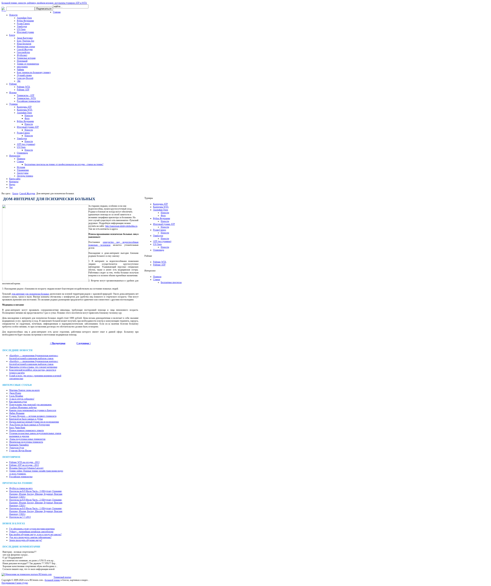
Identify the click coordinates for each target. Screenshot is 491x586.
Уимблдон (22, 26)
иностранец (22, 66)
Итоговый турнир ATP (28, 127)
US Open (21, 29)
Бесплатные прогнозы (171, 282)
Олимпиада (22, 153)
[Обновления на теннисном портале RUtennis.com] (27, 574)
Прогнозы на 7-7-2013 (20, 517)
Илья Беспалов (24, 43)
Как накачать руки (18, 401)
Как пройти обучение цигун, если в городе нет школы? (35, 534)
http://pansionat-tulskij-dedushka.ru (121, 226)
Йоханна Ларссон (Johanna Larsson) (26, 468)
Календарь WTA (24, 109)
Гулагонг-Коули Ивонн (20, 450)
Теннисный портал (62, 577)
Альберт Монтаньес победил (23, 407)
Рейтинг (13, 84)
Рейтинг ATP (23, 89)
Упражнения (23, 170)
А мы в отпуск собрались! (21, 398)
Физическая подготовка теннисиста (26, 442)
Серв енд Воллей (25, 78)
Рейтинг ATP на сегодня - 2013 (24, 465)
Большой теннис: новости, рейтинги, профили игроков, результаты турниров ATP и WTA (44, 3)
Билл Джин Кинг (17, 427)
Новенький (22, 61)
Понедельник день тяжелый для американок (30, 404)
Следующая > (84, 343)
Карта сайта (14, 178)
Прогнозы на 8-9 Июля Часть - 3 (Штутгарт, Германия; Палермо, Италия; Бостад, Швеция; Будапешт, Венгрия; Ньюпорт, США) (36, 494)
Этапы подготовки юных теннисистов (27, 439)
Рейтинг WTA (23, 86)
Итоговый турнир (25, 32)
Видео (12, 184)
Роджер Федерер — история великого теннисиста (32, 416)
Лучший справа (24, 75)
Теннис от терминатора (28, 63)
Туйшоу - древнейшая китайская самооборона (31, 531)
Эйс (19, 81)
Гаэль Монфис (16, 396)
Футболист (22, 55)
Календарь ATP (24, 107)
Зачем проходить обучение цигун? (25, 540)
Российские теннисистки (28, 101)
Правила (21, 158)
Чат (11, 187)
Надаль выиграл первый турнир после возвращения (34, 421)
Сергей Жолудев (25, 49)
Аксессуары (22, 173)
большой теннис (52, 580)
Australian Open (24, 17)
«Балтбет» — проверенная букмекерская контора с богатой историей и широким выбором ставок (33, 357)
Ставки (20, 161)
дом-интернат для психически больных (30, 294)
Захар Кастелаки (25, 38)
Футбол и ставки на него (21, 488)
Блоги (12, 35)
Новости (13, 15)
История (21, 167)
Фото (27, 118)
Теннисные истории (26, 58)
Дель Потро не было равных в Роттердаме (29, 424)
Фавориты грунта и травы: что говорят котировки (33, 367)
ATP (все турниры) (26, 144)
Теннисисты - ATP (25, 95)
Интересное (14, 155)
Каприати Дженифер (19, 444)
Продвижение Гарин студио (15, 583)
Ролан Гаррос (23, 23)
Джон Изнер (15, 393)
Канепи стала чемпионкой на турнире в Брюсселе (32, 410)
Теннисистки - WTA (26, 98)
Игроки (12, 92)
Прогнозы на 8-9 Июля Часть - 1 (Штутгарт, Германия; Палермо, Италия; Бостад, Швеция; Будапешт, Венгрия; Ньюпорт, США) (36, 511)
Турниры (13, 104)
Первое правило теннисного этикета (26, 430)
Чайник (20, 69)
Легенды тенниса (25, 176)
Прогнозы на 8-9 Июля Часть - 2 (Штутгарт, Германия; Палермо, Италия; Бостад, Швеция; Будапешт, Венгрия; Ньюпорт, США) (36, 502)
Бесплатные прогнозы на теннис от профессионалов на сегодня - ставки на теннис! (64, 164)
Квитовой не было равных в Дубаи (26, 419)
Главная (57, 12)
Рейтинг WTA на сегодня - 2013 (24, 462)
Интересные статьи (26, 46)
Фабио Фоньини (16, 413)
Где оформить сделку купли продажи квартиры (32, 528)
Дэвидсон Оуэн (16, 447)
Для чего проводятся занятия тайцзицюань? (30, 537)
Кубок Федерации (25, 20)
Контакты (13, 181)
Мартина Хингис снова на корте (24, 390)
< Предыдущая (57, 343)
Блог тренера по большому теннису (34, 72)
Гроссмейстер (23, 52)
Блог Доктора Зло (25, 40)
